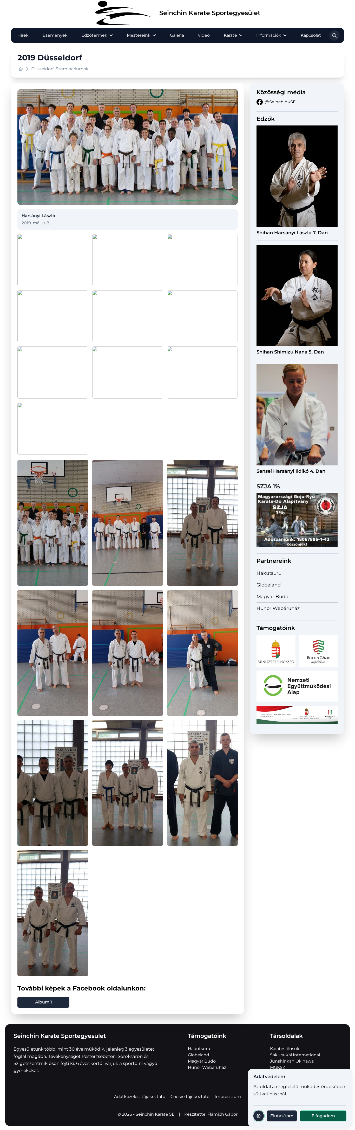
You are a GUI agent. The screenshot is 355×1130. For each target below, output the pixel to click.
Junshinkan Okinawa (292, 1061)
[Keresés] (334, 35)
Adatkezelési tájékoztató (139, 1096)
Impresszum (228, 1096)
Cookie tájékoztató (189, 1096)
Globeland (269, 585)
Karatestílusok (284, 1048)
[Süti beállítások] (258, 1115)
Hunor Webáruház (278, 608)
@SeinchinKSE (280, 101)
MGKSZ (277, 1067)
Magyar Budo (272, 596)
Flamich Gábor (222, 1114)
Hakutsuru (269, 573)
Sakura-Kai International (295, 1054)
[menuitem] (23, 35)
